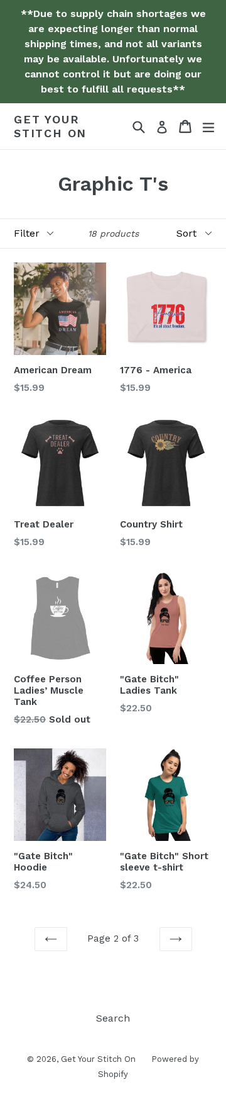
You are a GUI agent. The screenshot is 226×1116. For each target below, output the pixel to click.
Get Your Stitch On (50, 126)
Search (113, 1018)
